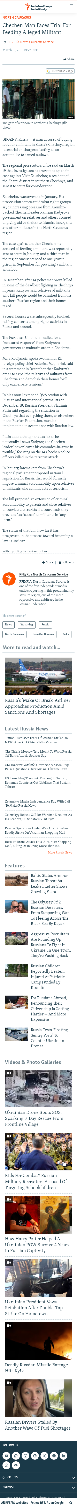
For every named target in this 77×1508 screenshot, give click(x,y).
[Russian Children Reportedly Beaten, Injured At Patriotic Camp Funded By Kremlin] (16, 970)
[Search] (71, 1503)
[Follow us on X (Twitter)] (44, 1456)
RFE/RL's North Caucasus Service (30, 42)
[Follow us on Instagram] (25, 1456)
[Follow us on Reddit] (16, 1456)
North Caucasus (16, 18)
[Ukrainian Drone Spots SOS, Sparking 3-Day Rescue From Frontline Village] (38, 1088)
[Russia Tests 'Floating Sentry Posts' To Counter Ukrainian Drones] (16, 1034)
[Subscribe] (16, 1465)
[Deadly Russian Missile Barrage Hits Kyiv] (38, 1341)
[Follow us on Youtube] (6, 1456)
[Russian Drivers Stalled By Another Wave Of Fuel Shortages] (38, 1398)
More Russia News (60, 852)
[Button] (69, 59)
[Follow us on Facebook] (54, 1456)
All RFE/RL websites (14, 1503)
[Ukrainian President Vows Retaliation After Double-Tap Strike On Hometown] (38, 1278)
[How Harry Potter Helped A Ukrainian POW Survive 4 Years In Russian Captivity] (38, 1215)
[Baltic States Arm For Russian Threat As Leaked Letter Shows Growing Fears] (16, 879)
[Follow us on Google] (35, 1456)
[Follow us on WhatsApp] (6, 1465)
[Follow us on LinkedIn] (63, 1456)
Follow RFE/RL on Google (47, 1503)
